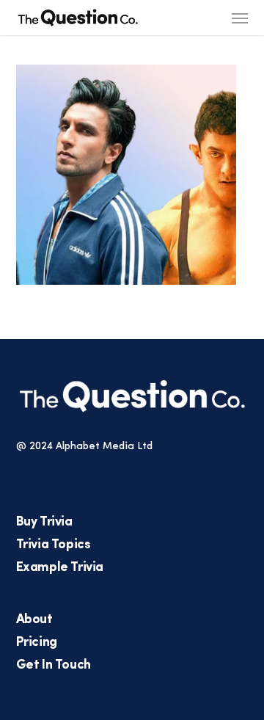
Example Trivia (59, 568)
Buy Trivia (44, 522)
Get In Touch (53, 665)
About (34, 620)
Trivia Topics (53, 545)
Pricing (36, 643)
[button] (240, 17)
